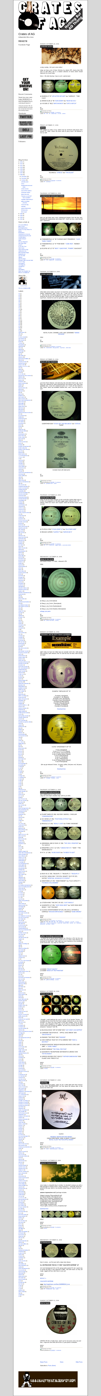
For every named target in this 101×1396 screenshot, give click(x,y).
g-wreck (20, 677)
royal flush (20, 1083)
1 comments (58, 1350)
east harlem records (23, 606)
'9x (19, 330)
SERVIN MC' (67, 532)
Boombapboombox (22, 228)
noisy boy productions (23, 929)
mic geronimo (21, 868)
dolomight (20, 586)
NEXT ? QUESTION (61, 248)
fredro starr (21, 660)
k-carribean (21, 777)
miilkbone (20, 872)
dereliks (20, 543)
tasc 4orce (21, 1200)
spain (19, 1157)
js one (19, 768)
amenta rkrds (21, 363)
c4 (19, 458)
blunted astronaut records (24, 412)
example (20, 637)
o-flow (19, 942)
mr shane (20, 892)
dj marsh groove (22, 572)
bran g (20, 432)
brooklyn (20, 444)
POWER (70, 248)
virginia (20, 1267)
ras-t (19, 1039)
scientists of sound (22, 1102)
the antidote (21, 1203)
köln (19, 806)
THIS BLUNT (69, 172)
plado (19, 988)
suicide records (22, 1180)
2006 (21, 174)
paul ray (20, 968)
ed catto (20, 612)
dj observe (20, 578)
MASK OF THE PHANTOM (55, 970)
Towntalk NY (21, 266)
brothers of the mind (23, 449)
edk (19, 614)
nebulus (20, 908)
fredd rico (20, 658)
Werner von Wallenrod (23, 272)
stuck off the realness (26, 190)
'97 (19, 326)
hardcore (20, 706)
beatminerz (21, 381)
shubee (20, 1133)
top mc (20, 1223)
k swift (20, 772)
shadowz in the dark (23, 1116)
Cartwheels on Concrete (24, 234)
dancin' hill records (22, 526)
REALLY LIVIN (58, 823)
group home (21, 697)
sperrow (20, 1162)
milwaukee (20, 877)
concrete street (22, 494)
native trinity (21, 903)
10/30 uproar (21, 332)
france (20, 654)
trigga (19, 1230)
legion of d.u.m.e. (22, 834)
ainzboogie (21, 350)
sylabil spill (20, 1194)
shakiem (20, 1117)
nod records (21, 926)
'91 (19, 317)
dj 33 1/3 (20, 557)
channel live (21, 467)
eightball (20, 615)
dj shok (20, 581)
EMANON (62, 1037)
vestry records (22, 1260)
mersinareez (21, 866)
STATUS (77, 423)
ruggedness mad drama (24, 1091)
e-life (19, 603)
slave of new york (22, 1143)
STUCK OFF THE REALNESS (62, 423)
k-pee (19, 783)
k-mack (20, 779)
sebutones (20, 1108)
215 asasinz (21, 338)
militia (19, 875)
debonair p (20, 535)
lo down (20, 840)
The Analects (21, 263)
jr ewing (20, 766)
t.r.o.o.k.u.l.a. (21, 1197)
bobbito (20, 417)
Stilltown (20, 257)
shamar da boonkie (23, 1119)
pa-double (20, 962)
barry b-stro (21, 378)
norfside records (22, 932)
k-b (19, 774)
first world (20, 645)
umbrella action (24, 181)
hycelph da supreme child (24, 721)
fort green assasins (23, 652)
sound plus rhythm (25, 192)
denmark (20, 541)
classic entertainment (23, 481)
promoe (20, 1009)
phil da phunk (21, 982)
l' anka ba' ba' (21, 825)
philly (19, 985)
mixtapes (20, 882)
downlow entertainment (23, 592)
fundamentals (21, 669)
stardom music (22, 1166)
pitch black (21, 986)
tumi (19, 1239)
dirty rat (20, 554)
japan (19, 746)
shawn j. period (22, 1123)
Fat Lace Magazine (23, 241)
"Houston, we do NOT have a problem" (56, 635)
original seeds (21, 956)
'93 (19, 320)
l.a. (19, 822)
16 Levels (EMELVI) (23, 224)
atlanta (20, 369)
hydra (19, 723)
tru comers (21, 1233)
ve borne (20, 1256)
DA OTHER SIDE (71, 529)
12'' (19, 335)
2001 (21, 219)
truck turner (21, 1234)
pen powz (20, 969)
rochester (20, 1077)
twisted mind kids (22, 1240)
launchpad (20, 831)
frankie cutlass (21, 657)
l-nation (20, 820)
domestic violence (22, 588)
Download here (61, 709)
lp (18, 845)
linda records (21, 839)
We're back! (24, 212)
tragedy (20, 1227)
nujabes (20, 939)
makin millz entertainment (24, 852)
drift (19, 595)
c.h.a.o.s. (20, 457)
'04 (19, 298)
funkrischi (20, 672)
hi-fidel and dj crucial (23, 712)
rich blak (20, 1065)
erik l (19, 634)
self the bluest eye (22, 1113)
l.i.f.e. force (21, 823)
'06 (19, 301)
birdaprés (20, 395)
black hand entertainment (24, 400)
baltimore (20, 377)
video (19, 1262)
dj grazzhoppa (21, 566)
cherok (20, 469)
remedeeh (20, 1057)
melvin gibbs (21, 865)
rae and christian (22, 1028)
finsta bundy (21, 643)
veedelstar (20, 1257)
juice (19, 769)
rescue (20, 1060)
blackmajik (20, 403)
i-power (20, 725)
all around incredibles (23, 358)
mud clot (20, 899)
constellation (21, 500)
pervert (20, 976)
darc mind (20, 529)
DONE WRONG (76, 911)
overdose (20, 957)
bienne (20, 386)
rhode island (21, 1062)
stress (22, 183)
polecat (20, 997)
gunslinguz (21, 700)
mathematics (21, 859)
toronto (20, 1225)
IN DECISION (56, 852)
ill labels (20, 729)
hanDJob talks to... (22, 705)
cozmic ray (21, 508)
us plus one (21, 1253)
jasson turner (21, 748)
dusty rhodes (21, 598)
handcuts (20, 702)
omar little (20, 951)
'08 (19, 304)
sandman (20, 1097)
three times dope (22, 1214)
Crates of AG (26, 34)
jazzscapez (21, 758)
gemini (20, 678)
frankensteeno (21, 655)
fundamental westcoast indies (52, 196)
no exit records (22, 925)
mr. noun (20, 896)
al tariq (20, 352)
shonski (20, 1128)
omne (19, 952)
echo (19, 609)
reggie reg (20, 1051)
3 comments (58, 1067)
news (19, 914)
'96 (19, 324)
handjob (20, 703)
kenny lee (20, 794)
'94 (19, 321)
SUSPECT (56, 532)
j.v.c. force (20, 742)
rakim (19, 1036)
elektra (20, 621)
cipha (19, 477)
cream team (21, 515)
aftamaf (20, 349)
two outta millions (22, 1243)
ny (19, 940)
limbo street (21, 835)
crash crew (21, 511)
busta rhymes (21, 454)
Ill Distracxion (24, 210)
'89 (19, 315)
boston (20, 426)
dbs (19, 534)
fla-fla (19, 646)
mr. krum (20, 894)
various (20, 1254)
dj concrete (21, 560)
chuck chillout (21, 475)
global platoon (21, 686)
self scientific (21, 1111)
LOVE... (79, 239)
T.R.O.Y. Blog (21, 261)
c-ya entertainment (22, 455)
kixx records (21, 805)
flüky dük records (22, 648)
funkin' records (22, 671)
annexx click (21, 364)
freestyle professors (23, 662)
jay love (20, 751)
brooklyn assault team (23, 446)
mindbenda (21, 879)
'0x (19, 307)
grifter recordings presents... (52, 936)
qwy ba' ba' (21, 1022)
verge (19, 1259)
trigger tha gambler (22, 1231)
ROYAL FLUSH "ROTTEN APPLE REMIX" (61, 1140)
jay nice (20, 752)
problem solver (22, 1005)
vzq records (21, 1270)
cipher (19, 478)
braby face (21, 429)
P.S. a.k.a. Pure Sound (23, 960)
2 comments (58, 112)
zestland (20, 1294)
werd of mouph (22, 1271)
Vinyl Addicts (21, 269)
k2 (19, 786)
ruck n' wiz (21, 1085)
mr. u (19, 897)
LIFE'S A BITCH (71, 103)
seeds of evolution (22, 1110)
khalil (19, 797)
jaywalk (20, 757)
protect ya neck (22, 1011)
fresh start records (22, 666)
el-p (19, 618)
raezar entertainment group (24, 1031)
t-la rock (20, 1196)
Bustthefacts (21, 232)
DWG (19, 240)
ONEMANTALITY (47, 821)
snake (19, 1148)
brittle (19, 440)
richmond (20, 1068)
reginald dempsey (22, 1053)
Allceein (20, 360)
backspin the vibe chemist (24, 375)
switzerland (21, 1193)
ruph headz (21, 1093)
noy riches (20, 934)
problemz (20, 1006)
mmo (19, 883)
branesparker (21, 434)
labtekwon (20, 828)
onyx (19, 954)
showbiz (20, 1129)
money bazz (21, 889)
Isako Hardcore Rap (23, 249)
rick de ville (21, 1070)
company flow (21, 489)
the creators (21, 1205)
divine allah (21, 555)
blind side (20, 409)
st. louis (20, 1163)
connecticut (21, 495)
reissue (20, 1056)
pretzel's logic (21, 1000)
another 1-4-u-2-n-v (23, 366)
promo (20, 1008)
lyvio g (20, 846)
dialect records (22, 548)
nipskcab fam (21, 922)
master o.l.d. (21, 857)
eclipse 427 (21, 611)
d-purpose (20, 518)
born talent (20, 421)
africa (19, 347)
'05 (19, 300)
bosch (19, 424)
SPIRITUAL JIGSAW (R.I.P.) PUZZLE (58, 878)
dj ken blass (21, 571)
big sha (20, 394)
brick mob (20, 438)
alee (19, 354)
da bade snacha (22, 521)
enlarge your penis (45, 611)
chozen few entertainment (24, 472)
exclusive (20, 638)
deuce (19, 546)
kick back (20, 802)
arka (19, 367)
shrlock (20, 1131)
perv (19, 974)
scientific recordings (23, 1100)
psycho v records (22, 1014)
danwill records (22, 528)
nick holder (21, 919)
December (24, 176)
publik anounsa (22, 1016)
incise (19, 731)
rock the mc (21, 1079)
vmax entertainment (23, 1268)
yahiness (20, 1290)
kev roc (20, 795)
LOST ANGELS (68, 902)
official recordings (22, 948)
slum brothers (21, 1145)
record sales (21, 1046)
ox (19, 959)
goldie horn (21, 689)
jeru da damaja (21, 763)
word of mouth (21, 1279)
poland (20, 996)
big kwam (20, 390)
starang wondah (22, 1165)
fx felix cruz (21, 674)
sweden (20, 1190)
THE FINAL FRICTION (59, 1049)
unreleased (21, 1251)
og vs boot (20, 949)
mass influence (22, 856)
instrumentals (21, 734)
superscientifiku (22, 1185)
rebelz (19, 1045)
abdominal (20, 346)
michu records (21, 871)
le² (19, 832)
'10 (19, 309)
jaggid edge (21, 743)
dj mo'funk (20, 575)
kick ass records (22, 800)
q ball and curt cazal (23, 1019)
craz (19, 514)
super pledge (21, 1183)
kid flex (20, 803)
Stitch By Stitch (22, 258)
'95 (19, 323)
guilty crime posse (22, 698)
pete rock (20, 979)
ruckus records (22, 1086)
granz (19, 692)
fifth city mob (21, 641)
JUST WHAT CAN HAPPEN (74, 1030)
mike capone (21, 874)
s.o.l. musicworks (22, 1094)
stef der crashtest (22, 1171)
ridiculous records (22, 1071)
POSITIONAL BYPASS (62, 819)
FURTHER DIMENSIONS (70, 1056)
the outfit (20, 1208)
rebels (19, 1043)
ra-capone (20, 1025)
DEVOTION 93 (46, 1034)
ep (19, 629)
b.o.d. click (21, 374)
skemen (20, 1142)
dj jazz (20, 569)
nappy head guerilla (23, 900)
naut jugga (20, 906)
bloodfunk (20, 411)
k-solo (19, 785)
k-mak (20, 780)
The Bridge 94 (21, 265)
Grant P (20, 245)
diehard (20, 549)
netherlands (21, 911)
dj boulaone (21, 558)
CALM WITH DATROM (46, 1281)
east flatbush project (23, 605)
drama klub (21, 594)
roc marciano (21, 1076)
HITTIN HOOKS (46, 1053)
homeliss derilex (22, 717)
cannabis (20, 463)
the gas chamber (22, 1206)
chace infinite (21, 466)
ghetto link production (23, 683)
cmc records (21, 484)
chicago (20, 471)
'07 (19, 303)
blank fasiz (21, 404)
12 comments (58, 1287)
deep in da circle (25, 194)
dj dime (20, 563)
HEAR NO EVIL (71, 101)
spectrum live (21, 1160)
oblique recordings (22, 943)
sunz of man (21, 1182)
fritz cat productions (23, 668)
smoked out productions (24, 1147)
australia (20, 371)
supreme (20, 1187)
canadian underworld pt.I (27, 199)
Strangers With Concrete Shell (25, 260)
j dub (19, 737)
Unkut (19, 268)
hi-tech (20, 714)
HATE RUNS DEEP (61, 905)
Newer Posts (43, 1362)
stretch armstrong (22, 1177)
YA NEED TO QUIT (69, 852)
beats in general (22, 383)
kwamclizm (21, 814)
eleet (19, 620)
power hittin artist (22, 999)
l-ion (19, 819)
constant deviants (22, 498)
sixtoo (19, 1140)
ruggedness (21, 1089)
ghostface (20, 685)
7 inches (20, 343)
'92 (19, 318)
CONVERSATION (47, 816)
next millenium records (23, 916)
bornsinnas (21, 423)
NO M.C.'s (43, 1278)
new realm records (22, 912)
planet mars (21, 989)
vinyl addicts (21, 1263)
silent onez (21, 1137)
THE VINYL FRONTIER (71, 843)
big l (19, 392)
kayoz (19, 792)
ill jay (19, 728)
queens (20, 1020)
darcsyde (20, 531)
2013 (21, 162)
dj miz (19, 574)
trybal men (20, 1236)
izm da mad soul (22, 735)
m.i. (19, 849)
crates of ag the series (23, 512)
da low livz (20, 524)
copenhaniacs (21, 504)
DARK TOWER (46, 241)
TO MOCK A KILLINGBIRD (50, 883)
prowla (20, 1012)
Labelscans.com (22, 251)
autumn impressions (26, 208)
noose (19, 931)
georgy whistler (22, 680)
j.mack (20, 740)
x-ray (19, 1288)
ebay (19, 608)
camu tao (20, 460)
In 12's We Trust (22, 246)
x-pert (19, 1287)
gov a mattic (21, 691)
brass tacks (21, 435)
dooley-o (20, 591)
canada (20, 461)
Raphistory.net (21, 254)
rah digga (20, 1033)
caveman (20, 464)
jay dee (20, 749)
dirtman (20, 552)
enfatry (20, 626)
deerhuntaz (21, 538)
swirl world (20, 1191)
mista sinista (21, 880)
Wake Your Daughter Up (24, 271)
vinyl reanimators (22, 1265)
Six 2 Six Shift (21, 255)
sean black (21, 1106)
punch (19, 1017)
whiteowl (20, 1274)
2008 (21, 171)
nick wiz (20, 920)
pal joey (20, 965)
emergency (21, 625)
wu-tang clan (21, 1282)
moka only (20, 888)
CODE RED (69, 244)
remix (19, 1059)
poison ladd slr (21, 994)
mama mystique (22, 854)
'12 (19, 312)
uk (19, 1247)
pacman (20, 963)
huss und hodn (22, 720)
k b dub (20, 771)
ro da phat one (21, 1074)
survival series (21, 1188)
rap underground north (23, 1037)
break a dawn (21, 437)
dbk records (21, 532)
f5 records (20, 640)
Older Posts (79, 1362)
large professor (22, 829)
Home (61, 1362)
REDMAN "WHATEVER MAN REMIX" (61, 1137)
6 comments (58, 180)
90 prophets (21, 344)
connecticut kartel (22, 497)
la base (20, 826)
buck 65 (20, 451)
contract (20, 501)
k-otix (19, 782)
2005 (21, 213)
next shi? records (22, 917)
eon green (20, 628)
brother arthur (21, 448)
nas (19, 902)
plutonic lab (21, 993)
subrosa (20, 1179)
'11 (19, 310)
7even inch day (25, 204)
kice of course (21, 798)
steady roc (21, 1170)
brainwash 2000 (22, 431)
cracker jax (21, 509)
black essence (21, 398)
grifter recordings (22, 695)
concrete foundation (23, 492)
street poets (21, 1176)
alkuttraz (20, 357)
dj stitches (20, 585)
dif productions (21, 551)
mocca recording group (24, 886)
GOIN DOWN (59, 101)
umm (19, 1248)
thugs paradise (22, 1216)
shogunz (20, 1126)
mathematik (21, 860)
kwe (19, 815)
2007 (21, 172)
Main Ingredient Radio (23, 252)
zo (19, 1296)
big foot (20, 389)
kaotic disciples (22, 791)
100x (19, 334)
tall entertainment (22, 1199)
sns (19, 1150)
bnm (19, 414)
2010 (21, 167)
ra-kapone (20, 1026)
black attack (21, 397)
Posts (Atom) (52, 1365)
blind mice (20, 407)
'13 (19, 314)
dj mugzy (20, 577)
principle (20, 1003)
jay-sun (20, 754)
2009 (21, 169)
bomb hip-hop (21, 418)
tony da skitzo (21, 1220)
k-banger (20, 775)
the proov (20, 1210)
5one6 (19, 341)
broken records (22, 441)
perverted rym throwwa (24, 977)
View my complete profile (24, 288)
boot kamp (20, 420)
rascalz (20, 1040)
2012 (21, 163)
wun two (20, 1283)
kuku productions (22, 809)
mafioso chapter (22, 851)
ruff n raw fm (21, 1088)
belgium (20, 384)
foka (19, 649)
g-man (20, 675)
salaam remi (21, 1096)
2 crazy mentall (22, 337)
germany (20, 681)
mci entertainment (22, 863)
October (23, 180)
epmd (19, 631)
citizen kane (21, 480)
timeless (20, 1217)
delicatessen (21, 540)
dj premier (20, 580)
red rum (20, 1048)
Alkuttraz (23, 285)
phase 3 (20, 980)
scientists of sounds (23, 1103)
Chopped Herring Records (24, 235)
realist (19, 1042)
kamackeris (21, 789)
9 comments (58, 346)
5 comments (58, 482)
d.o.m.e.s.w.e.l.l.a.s (23, 520)
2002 (21, 217)
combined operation (23, 486)
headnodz (20, 709)
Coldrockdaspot (22, 238)
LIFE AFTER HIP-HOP (58, 96)
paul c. (20, 966)
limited (19, 837)
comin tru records (22, 488)
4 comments (58, 258)
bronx (19, 443)
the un (19, 1213)
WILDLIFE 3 (75, 873)
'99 (19, 329)
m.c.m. (20, 848)
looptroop (20, 842)
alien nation (21, 355)
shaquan (20, 1120)
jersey (19, 762)
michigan (20, 869)
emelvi (20, 623)
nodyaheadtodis (22, 928)
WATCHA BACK (58, 103)
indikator (20, 732)
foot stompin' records (23, 651)
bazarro (20, 380)
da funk (20, 523)
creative (20, 517)
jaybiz (19, 755)
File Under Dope (22, 243)
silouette (20, 1139)
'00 (19, 294)
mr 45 (19, 891)
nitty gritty (20, 923)
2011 (21, 165)
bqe (19, 427)
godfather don (21, 688)
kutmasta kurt (21, 811)
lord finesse (21, 843)
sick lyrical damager (23, 1136)
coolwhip (20, 503)
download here (44, 1208)
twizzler (20, 1242)
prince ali (20, 1002)
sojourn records (22, 1151)
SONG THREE (52, 1046)
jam (19, 745)
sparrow (20, 1159)
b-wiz (19, 372)
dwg (19, 600)
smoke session (25, 188)
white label (20, 1273)
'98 (19, 327)
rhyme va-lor (21, 1063)
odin (19, 946)
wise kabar (21, 1277)
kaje (19, 788)
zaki (19, 1293)
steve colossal (21, 1173)
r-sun (19, 1023)
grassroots (21, 694)
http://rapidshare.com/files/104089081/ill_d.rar (56, 1284)
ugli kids (20, 1245)
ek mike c (20, 617)
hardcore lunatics (22, 708)
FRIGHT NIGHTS (52, 969)
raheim (20, 1034)
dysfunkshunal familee (23, 601)
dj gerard (20, 564)
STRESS (59, 172)
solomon (20, 1153)
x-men (20, 1285)
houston (20, 718)
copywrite (20, 506)
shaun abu (20, 1122)
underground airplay (23, 1250)
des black (20, 544)
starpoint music (22, 1168)
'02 (19, 297)
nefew (19, 909)
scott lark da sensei (23, 1105)
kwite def (20, 817)
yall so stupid (21, 1291)
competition (21, 491)
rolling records (21, 1080)
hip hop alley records (23, 715)
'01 (19, 295)
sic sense (20, 1134)
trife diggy (20, 1228)
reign (19, 1054)
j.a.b (19, 738)
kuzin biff (20, 812)
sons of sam (21, 1154)
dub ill (19, 597)
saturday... (23, 206)
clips (19, 483)
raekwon (20, 1029)
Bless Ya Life (21, 226)
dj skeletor (20, 583)
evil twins (20, 635)
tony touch (20, 1222)
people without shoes (23, 971)
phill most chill (21, 983)
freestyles (20, 665)
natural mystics (22, 905)
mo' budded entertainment (24, 885)
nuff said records (22, 937)
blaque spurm (21, 406)
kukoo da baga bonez (23, 808)
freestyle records (22, 663)
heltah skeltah (21, 711)
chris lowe (20, 474)
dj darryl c (20, 561)
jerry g (20, 760)
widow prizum (21, 1276)
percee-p (20, 972)
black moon (21, 401)
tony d (19, 1219)
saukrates (20, 1099)
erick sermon (21, 632)
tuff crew (20, 1237)
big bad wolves (22, 387)
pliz (19, 991)
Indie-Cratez (21, 248)
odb (19, 945)
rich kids (20, 1066)
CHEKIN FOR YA (66, 848)
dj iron (19, 568)
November (24, 178)
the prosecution (22, 1211)
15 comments (59, 920)
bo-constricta (21, 415)
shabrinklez (21, 1114)
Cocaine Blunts (22, 237)
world (19, 1280)
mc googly (20, 862)
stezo (19, 1174)
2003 (21, 215)
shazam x (20, 1125)
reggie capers (21, 1049)
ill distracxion (21, 726)
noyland (20, 936)
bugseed (20, 452)
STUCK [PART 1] (57, 529)
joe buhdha (21, 765)
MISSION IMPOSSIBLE (56, 911)
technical (20, 1202)
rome (19, 1082)
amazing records (22, 361)
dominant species (22, 589)
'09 (19, 306)
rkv (19, 1073)
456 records (21, 340)
